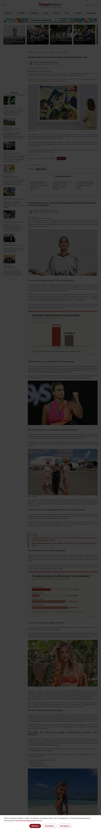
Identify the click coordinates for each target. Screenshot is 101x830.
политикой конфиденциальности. (29, 821)
